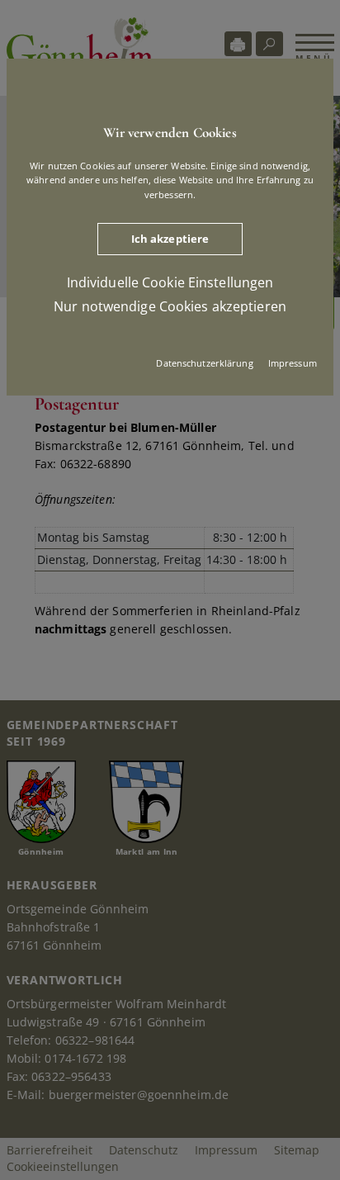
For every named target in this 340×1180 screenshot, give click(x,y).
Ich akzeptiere (170, 238)
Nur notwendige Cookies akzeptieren (170, 306)
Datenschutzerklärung (204, 363)
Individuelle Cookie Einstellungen (170, 282)
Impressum (292, 363)
